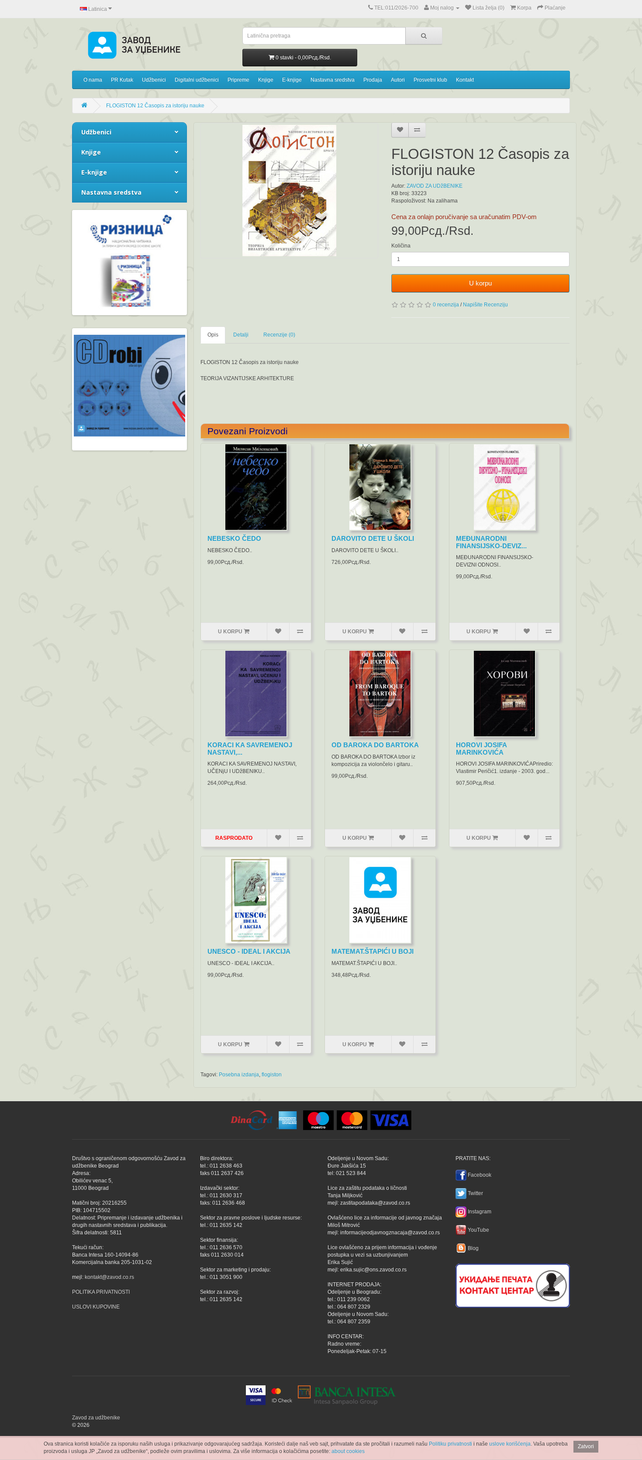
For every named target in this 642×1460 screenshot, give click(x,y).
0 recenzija (446, 305)
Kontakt (465, 80)
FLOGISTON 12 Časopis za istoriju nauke (155, 106)
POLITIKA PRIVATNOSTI (101, 1292)
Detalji (241, 335)
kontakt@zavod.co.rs (109, 1277)
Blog (473, 1248)
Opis (212, 335)
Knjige (265, 80)
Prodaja (372, 80)
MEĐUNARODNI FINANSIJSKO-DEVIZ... (491, 542)
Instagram (479, 1212)
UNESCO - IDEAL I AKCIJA (248, 951)
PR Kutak (122, 80)
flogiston (272, 1075)
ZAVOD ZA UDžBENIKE (435, 186)
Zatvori (586, 1446)
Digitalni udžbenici (197, 80)
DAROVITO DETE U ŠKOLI (372, 538)
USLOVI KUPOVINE (96, 1307)
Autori (398, 80)
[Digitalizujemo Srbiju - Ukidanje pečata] (513, 1284)
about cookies (348, 1451)
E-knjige (292, 80)
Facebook (479, 1175)
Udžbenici (154, 80)
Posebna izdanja (239, 1075)
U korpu (480, 283)
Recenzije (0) (279, 335)
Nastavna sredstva (333, 80)
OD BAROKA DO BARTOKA (375, 745)
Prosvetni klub (430, 80)
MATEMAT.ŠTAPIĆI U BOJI (372, 951)
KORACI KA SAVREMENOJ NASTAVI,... (249, 748)
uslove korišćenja (510, 1444)
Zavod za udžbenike (96, 1418)
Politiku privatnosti (450, 1444)
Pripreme (238, 80)
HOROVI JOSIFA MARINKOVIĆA (481, 748)
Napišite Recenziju (485, 305)
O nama (92, 80)
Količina (401, 246)
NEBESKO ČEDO (234, 538)
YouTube (478, 1230)
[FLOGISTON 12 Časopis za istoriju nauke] (289, 190)
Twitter (475, 1193)
